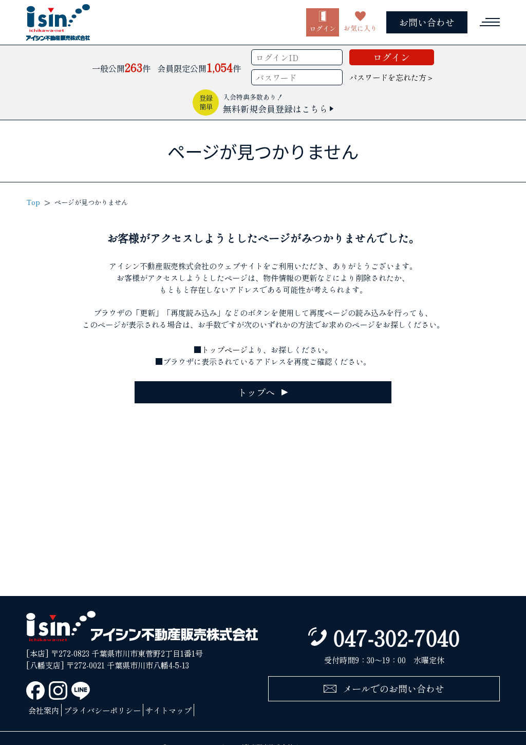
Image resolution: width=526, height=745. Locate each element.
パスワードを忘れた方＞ (391, 77)
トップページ (224, 349)
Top (33, 202)
